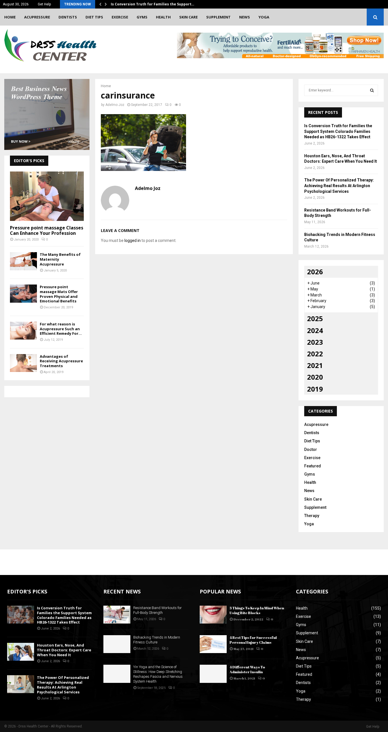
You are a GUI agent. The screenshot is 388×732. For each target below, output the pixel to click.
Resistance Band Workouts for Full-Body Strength (157, 610)
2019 (315, 389)
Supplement (218, 17)
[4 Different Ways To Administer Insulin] (213, 674)
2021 (315, 365)
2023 (315, 342)
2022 (315, 353)
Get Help (44, 4)
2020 (315, 377)
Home (10, 17)
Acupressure (37, 17)
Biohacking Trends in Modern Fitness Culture (156, 639)
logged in (132, 240)
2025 (315, 318)
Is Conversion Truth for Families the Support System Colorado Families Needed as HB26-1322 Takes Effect (338, 131)
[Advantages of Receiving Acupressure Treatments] (23, 363)
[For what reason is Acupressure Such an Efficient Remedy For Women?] (23, 331)
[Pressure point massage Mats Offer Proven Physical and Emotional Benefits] (23, 293)
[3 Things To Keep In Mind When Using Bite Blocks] (213, 615)
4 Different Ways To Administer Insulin (247, 669)
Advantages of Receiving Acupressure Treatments (61, 361)
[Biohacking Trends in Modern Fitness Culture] (116, 644)
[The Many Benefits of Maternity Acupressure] (23, 261)
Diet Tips (94, 17)
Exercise (120, 17)
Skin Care (188, 17)
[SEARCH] (372, 90)
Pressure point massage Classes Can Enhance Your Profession (46, 230)
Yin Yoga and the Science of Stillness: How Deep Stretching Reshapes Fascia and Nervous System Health (158, 674)
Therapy (311, 515)
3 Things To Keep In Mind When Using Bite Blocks (257, 610)
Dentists (68, 17)
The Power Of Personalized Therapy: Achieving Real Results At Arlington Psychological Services (339, 185)
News (244, 17)
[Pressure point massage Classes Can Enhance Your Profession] (47, 196)
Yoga (263, 17)
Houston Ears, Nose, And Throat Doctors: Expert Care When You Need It (64, 650)
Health (163, 17)
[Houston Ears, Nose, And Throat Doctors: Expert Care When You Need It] (20, 652)
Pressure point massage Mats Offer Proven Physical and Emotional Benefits (59, 294)
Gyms (142, 17)
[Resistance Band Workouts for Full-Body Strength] (116, 615)
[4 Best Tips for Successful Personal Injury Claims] (213, 644)
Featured (312, 466)
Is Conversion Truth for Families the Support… (152, 4)
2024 (315, 330)
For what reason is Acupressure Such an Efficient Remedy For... (61, 328)
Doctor (310, 449)
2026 (315, 271)
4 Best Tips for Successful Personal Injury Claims (253, 640)
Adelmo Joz (114, 105)
